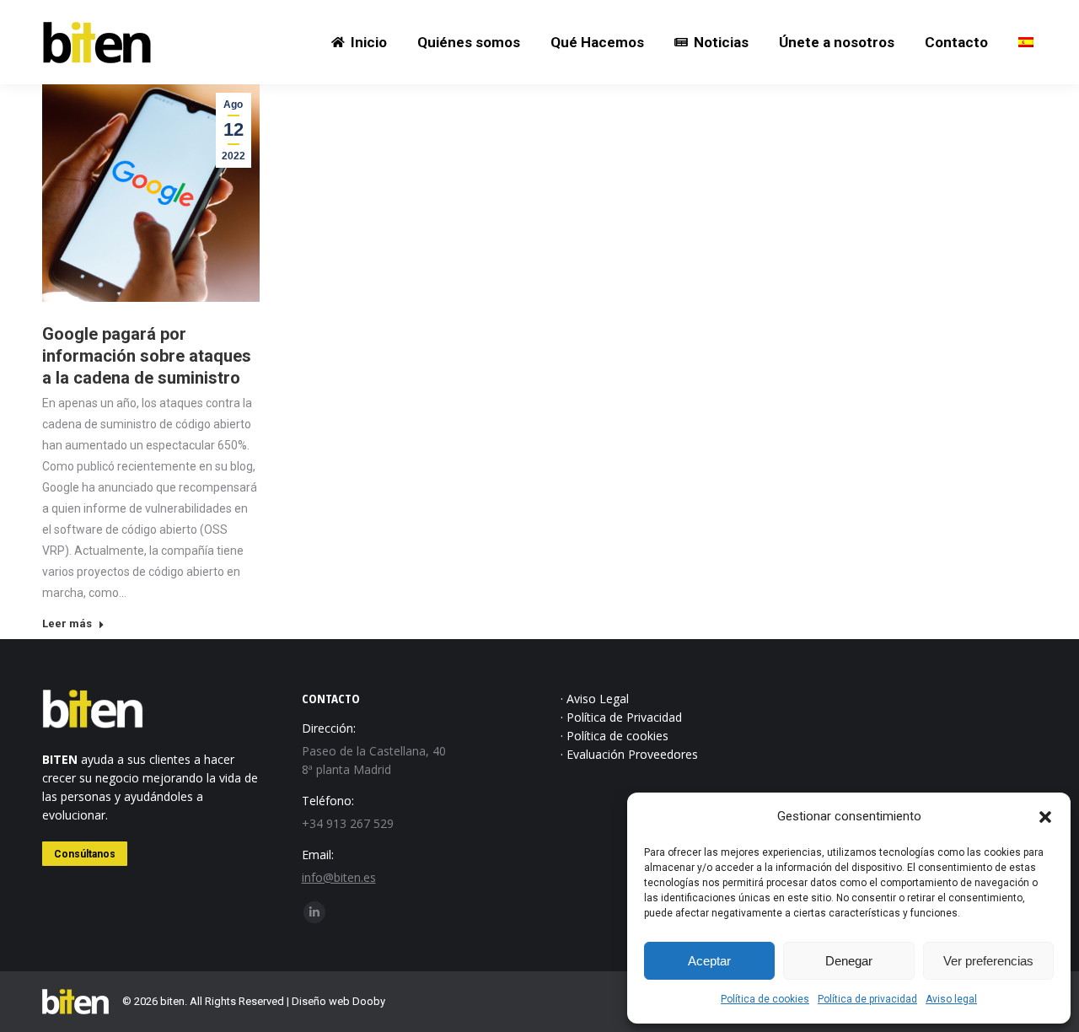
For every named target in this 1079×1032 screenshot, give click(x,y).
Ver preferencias (988, 961)
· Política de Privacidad (621, 717)
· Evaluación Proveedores (629, 754)
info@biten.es (339, 877)
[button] (1045, 817)
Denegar (848, 961)
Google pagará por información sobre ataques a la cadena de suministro (146, 356)
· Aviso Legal (595, 699)
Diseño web (321, 1001)
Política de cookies (765, 999)
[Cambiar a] (1026, 42)
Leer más (67, 623)
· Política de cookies (614, 736)
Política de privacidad (867, 999)
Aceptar (709, 961)
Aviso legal (951, 999)
